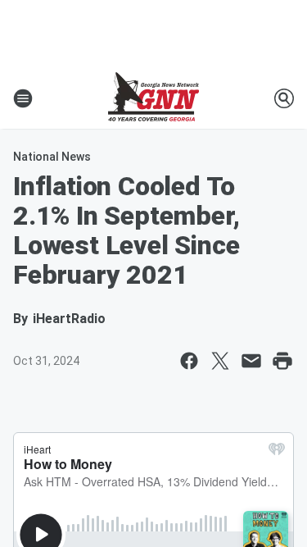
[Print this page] (282, 360)
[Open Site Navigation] (23, 98)
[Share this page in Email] (251, 360)
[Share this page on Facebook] (189, 360)
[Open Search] (284, 98)
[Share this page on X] (220, 360)
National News (52, 156)
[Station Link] (153, 98)
